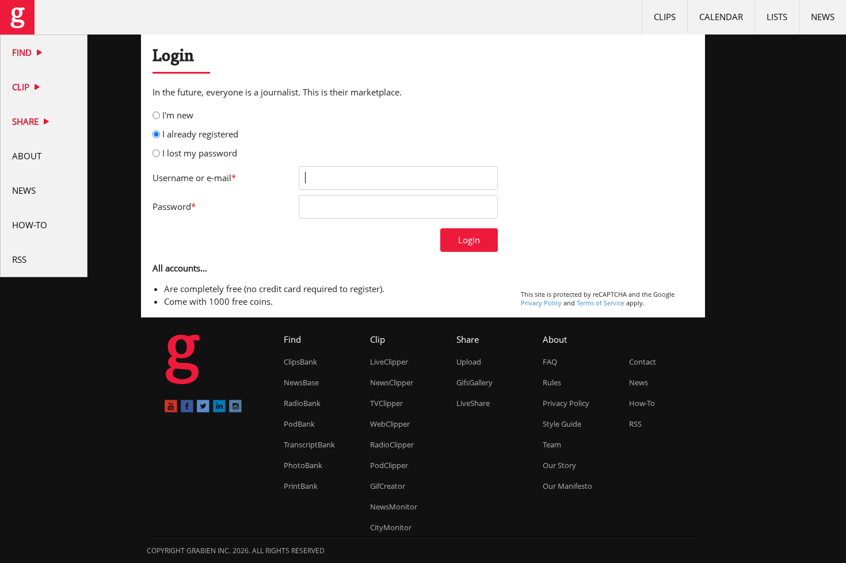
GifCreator (387, 486)
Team (552, 444)
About (26, 156)
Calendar (721, 16)
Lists (777, 16)
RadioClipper (392, 444)
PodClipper (389, 465)
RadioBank (302, 403)
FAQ (550, 362)
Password (174, 206)
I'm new (177, 115)
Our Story (559, 465)
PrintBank (301, 486)
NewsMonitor (393, 506)
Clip (22, 87)
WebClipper (390, 424)
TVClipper (386, 403)
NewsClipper (391, 382)
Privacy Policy (541, 302)
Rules (552, 382)
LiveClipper (389, 362)
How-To (29, 225)
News (24, 190)
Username (194, 177)
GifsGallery (474, 382)
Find (23, 52)
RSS (19, 259)
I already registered (200, 134)
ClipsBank (300, 362)
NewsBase (301, 382)
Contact (642, 362)
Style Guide (562, 424)
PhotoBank (303, 465)
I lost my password (199, 153)
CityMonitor (390, 527)
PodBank (299, 424)
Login (469, 240)
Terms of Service (600, 302)
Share (26, 121)
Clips (665, 16)
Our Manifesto (567, 486)
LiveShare (473, 403)
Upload (468, 362)
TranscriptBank (309, 444)
